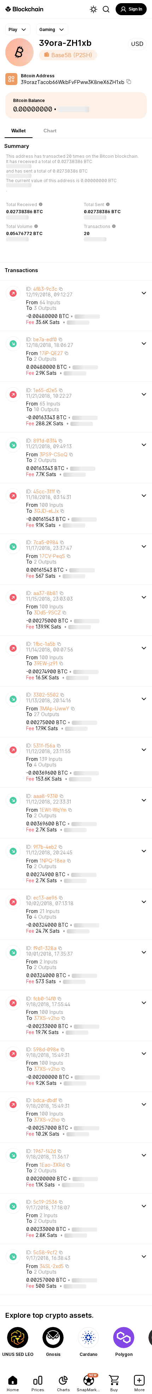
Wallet (18, 130)
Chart (50, 130)
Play (12, 29)
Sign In (135, 9)
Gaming (47, 29)
